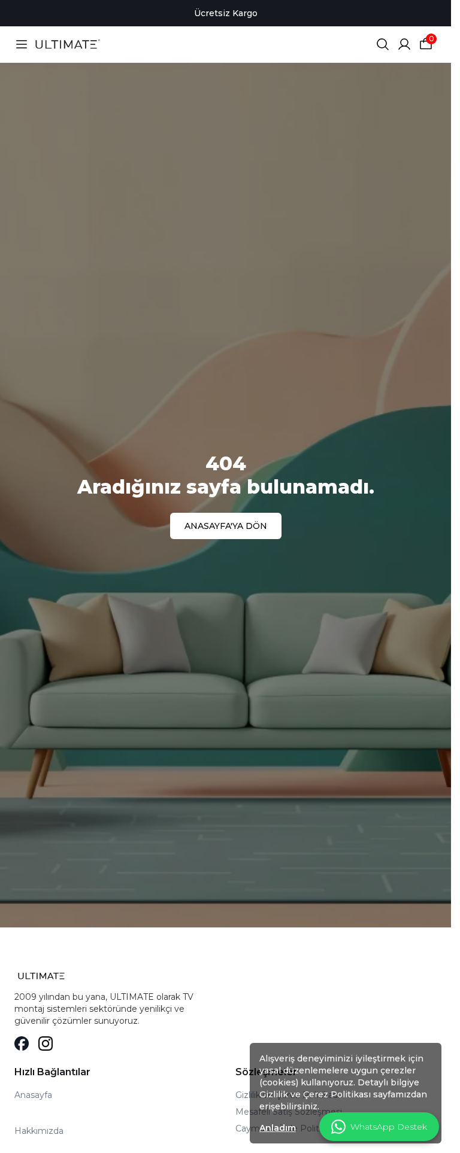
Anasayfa (33, 1095)
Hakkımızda (38, 1130)
